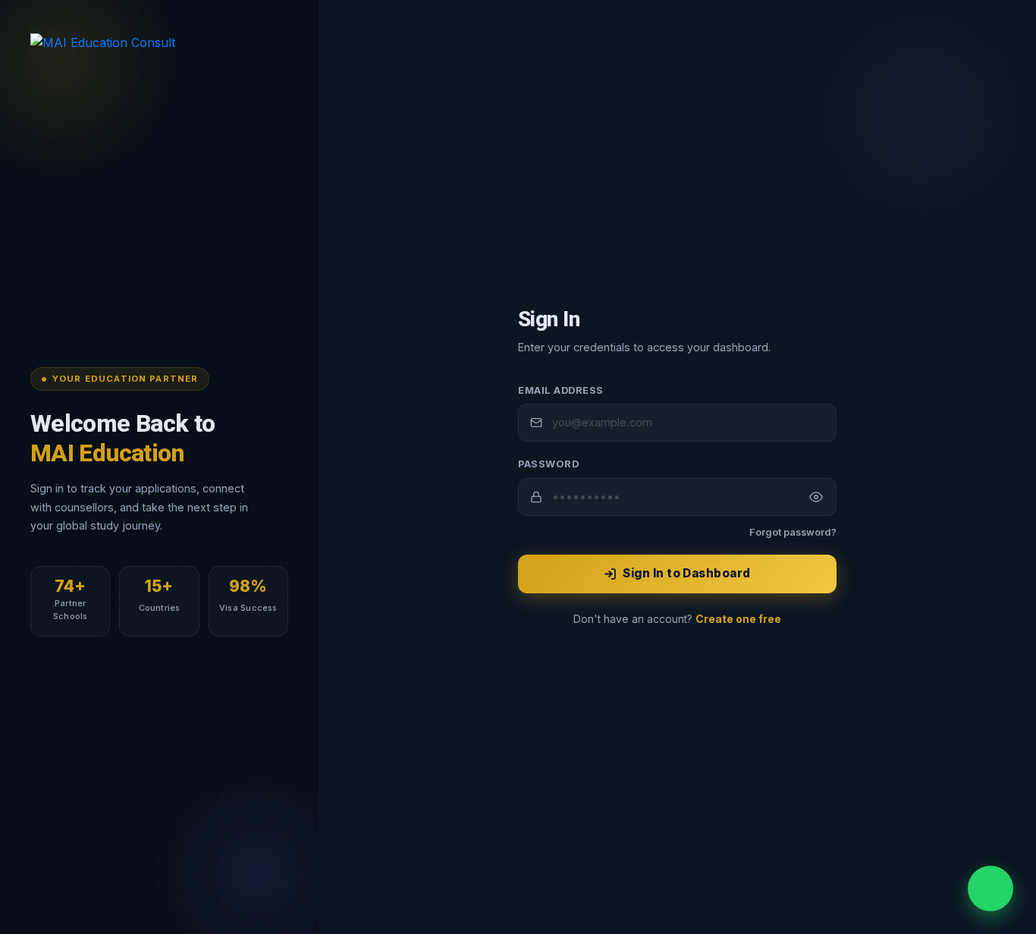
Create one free (738, 619)
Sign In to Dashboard (686, 573)
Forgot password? (793, 532)
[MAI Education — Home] (159, 50)
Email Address (561, 390)
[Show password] (816, 497)
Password (548, 464)
